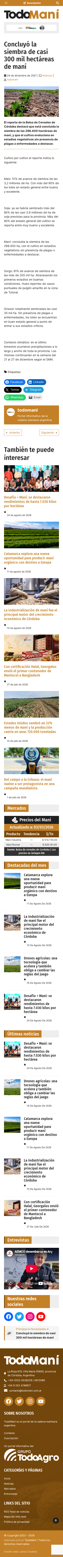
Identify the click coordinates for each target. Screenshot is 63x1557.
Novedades (38, 1329)
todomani (12, 79)
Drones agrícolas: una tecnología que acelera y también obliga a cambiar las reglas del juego (40, 966)
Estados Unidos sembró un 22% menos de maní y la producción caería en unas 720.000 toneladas (30, 727)
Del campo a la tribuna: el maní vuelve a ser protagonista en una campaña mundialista (29, 783)
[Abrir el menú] (6, 3)
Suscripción (34, 2)
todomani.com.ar (14, 1540)
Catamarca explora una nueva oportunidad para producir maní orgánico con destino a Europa (29, 558)
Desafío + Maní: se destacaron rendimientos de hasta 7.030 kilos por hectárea (30, 501)
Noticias (47, 75)
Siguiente (47, 432)
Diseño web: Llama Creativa (20, 1551)
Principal (21, 1329)
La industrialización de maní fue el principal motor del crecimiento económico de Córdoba (30, 614)
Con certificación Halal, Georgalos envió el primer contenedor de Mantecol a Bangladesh (30, 671)
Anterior (14, 432)
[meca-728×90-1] (31, 27)
